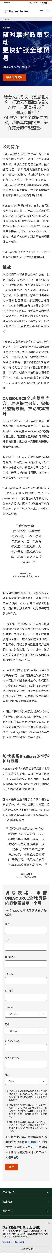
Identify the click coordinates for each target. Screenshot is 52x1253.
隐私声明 (30, 1142)
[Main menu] (41, 11)
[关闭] (48, 1223)
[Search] (48, 11)
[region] (26, 1236)
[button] (26, 1192)
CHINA (6, 19)
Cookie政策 (19, 1242)
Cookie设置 (27, 1249)
